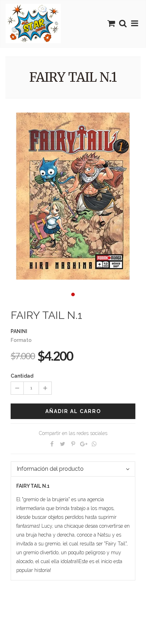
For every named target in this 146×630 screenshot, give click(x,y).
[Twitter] (62, 444)
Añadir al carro (73, 411)
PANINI (19, 331)
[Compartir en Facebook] (51, 444)
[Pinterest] (73, 444)
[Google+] (83, 444)
